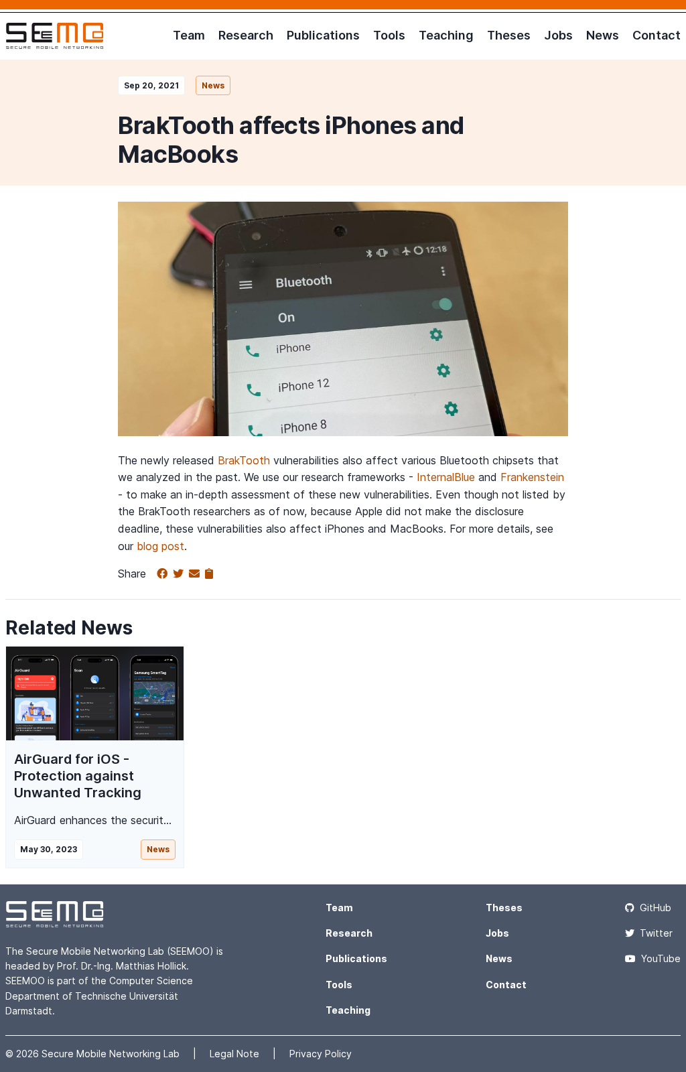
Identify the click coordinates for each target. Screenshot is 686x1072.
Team (189, 35)
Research (245, 35)
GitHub (655, 907)
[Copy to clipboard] (209, 574)
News (602, 35)
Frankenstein (532, 477)
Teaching (446, 35)
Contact (656, 35)
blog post (160, 546)
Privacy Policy (320, 1053)
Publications (323, 35)
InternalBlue (446, 477)
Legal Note (236, 1053)
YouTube (661, 958)
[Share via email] (197, 574)
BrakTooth (244, 460)
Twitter (656, 933)
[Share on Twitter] (181, 574)
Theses (509, 35)
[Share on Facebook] (165, 574)
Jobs (558, 35)
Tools (389, 35)
